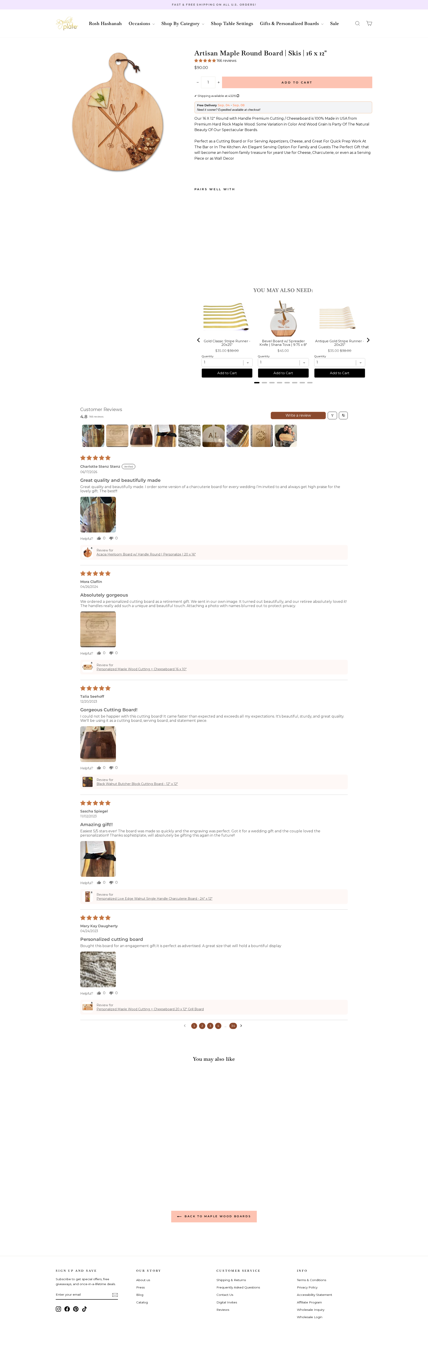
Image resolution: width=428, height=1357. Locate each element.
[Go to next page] (242, 1026)
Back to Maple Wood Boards (217, 1216)
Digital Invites (226, 1302)
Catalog (142, 1302)
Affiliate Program (309, 1302)
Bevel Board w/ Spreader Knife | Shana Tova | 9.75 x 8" (283, 343)
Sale (334, 23)
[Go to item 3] (141, 436)
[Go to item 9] (286, 436)
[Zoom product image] (117, 112)
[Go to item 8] (262, 436)
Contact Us (224, 1294)
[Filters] (332, 415)
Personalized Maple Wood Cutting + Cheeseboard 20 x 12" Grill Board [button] (150, 1009)
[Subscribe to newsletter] (115, 1295)
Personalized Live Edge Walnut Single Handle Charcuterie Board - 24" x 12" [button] (154, 899)
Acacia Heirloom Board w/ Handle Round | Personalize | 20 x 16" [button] (146, 554)
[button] (357, 23)
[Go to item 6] (213, 436)
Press (140, 1287)
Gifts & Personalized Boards (290, 23)
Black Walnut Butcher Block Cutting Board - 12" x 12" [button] (137, 784)
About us (143, 1280)
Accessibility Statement (314, 1294)
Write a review (298, 415)
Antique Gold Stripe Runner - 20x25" (339, 343)
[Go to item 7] (237, 436)
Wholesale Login (309, 1317)
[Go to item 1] (93, 436)
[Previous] (198, 340)
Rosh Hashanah (105, 23)
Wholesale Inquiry (310, 1309)
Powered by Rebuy (283, 388)
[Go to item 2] (117, 436)
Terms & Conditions (311, 1280)
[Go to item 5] (189, 436)
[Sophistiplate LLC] (67, 23)
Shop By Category (181, 23)
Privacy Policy (307, 1287)
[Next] (367, 340)
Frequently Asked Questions (238, 1287)
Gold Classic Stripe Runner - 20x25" (227, 343)
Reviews (222, 1309)
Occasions (140, 23)
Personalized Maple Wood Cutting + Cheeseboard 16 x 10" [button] (142, 669)
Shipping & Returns (231, 1280)
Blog (139, 1294)
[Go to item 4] (165, 436)
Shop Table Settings (232, 23)
